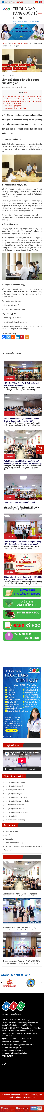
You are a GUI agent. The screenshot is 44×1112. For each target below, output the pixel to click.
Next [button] (41, 32)
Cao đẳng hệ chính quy (18, 43)
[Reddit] (13, 337)
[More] (27, 337)
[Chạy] (6, 769)
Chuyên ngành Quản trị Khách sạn (18, 797)
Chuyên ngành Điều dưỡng (15, 820)
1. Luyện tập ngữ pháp (13, 106)
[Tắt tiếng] (34, 769)
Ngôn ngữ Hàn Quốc (26, 65)
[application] (22, 760)
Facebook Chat (23, 1108)
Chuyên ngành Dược (13, 816)
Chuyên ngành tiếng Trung (15, 782)
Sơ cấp (8, 835)
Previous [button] (2, 32)
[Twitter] (8, 337)
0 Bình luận (23, 87)
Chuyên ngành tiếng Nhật (15, 790)
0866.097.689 (18, 2)
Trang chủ (5, 43)
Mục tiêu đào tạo (12, 831)
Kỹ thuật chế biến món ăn (15, 805)
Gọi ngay (6, 1108)
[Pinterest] (22, 337)
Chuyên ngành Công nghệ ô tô (16, 812)
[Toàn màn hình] (38, 769)
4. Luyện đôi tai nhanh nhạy (15, 108)
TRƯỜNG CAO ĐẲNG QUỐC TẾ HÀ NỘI (25, 13)
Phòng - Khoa (7, 68)
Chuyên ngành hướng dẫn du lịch (17, 801)
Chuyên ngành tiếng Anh (14, 786)
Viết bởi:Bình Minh (8, 87)
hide (25, 92)
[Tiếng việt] (36, 2)
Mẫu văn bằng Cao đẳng (14, 843)
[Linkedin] (18, 337)
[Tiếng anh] (40, 2)
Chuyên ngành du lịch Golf (15, 809)
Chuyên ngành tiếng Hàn (14, 794)
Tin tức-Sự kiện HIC (20, 68)
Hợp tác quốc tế (12, 857)
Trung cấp (9, 839)
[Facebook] (4, 337)
